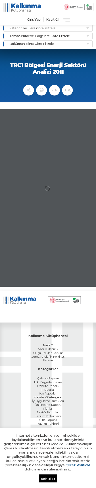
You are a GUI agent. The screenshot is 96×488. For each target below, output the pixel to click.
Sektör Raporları (48, 412)
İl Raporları (48, 389)
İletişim (48, 360)
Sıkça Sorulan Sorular (48, 353)
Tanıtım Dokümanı (48, 416)
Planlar (48, 408)
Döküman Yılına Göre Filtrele (31, 44)
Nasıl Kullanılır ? (48, 349)
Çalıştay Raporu (48, 378)
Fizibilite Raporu (48, 386)
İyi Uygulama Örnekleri (48, 401)
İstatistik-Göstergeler (48, 397)
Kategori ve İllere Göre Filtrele (32, 28)
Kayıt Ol (52, 19)
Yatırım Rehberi (48, 423)
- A (54, 90)
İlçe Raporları (48, 393)
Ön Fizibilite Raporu (47, 404)
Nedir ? (48, 345)
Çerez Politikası (79, 465)
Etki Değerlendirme (48, 382)
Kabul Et (48, 479)
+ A (67, 90)
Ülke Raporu (48, 420)
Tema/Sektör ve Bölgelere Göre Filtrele (39, 36)
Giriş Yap (34, 19)
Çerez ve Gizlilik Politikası (48, 356)
